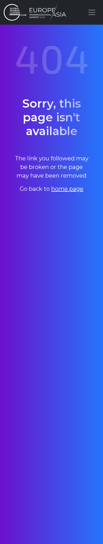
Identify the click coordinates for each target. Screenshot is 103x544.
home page (67, 188)
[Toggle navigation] (92, 12)
